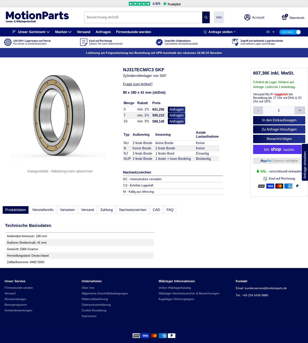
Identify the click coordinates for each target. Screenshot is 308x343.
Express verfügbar (285, 160)
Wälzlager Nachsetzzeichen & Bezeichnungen (189, 293)
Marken (61, 32)
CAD (156, 210)
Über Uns (88, 287)
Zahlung (106, 210)
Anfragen (103, 32)
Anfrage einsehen (305, 162)
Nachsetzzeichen (132, 210)
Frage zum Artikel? (138, 84)
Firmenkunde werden (133, 32)
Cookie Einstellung (94, 310)
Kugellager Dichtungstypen (176, 299)
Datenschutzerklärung (96, 304)
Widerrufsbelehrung (95, 299)
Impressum (89, 316)
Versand (83, 32)
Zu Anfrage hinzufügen (279, 129)
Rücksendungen (15, 299)
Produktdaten (15, 210)
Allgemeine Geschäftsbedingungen (105, 293)
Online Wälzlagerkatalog (175, 287)
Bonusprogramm (16, 304)
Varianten (67, 210)
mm (219, 17)
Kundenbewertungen (18, 310)
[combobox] (143, 17)
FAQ (170, 210)
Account (258, 17)
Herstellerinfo (42, 210)
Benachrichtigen (279, 139)
